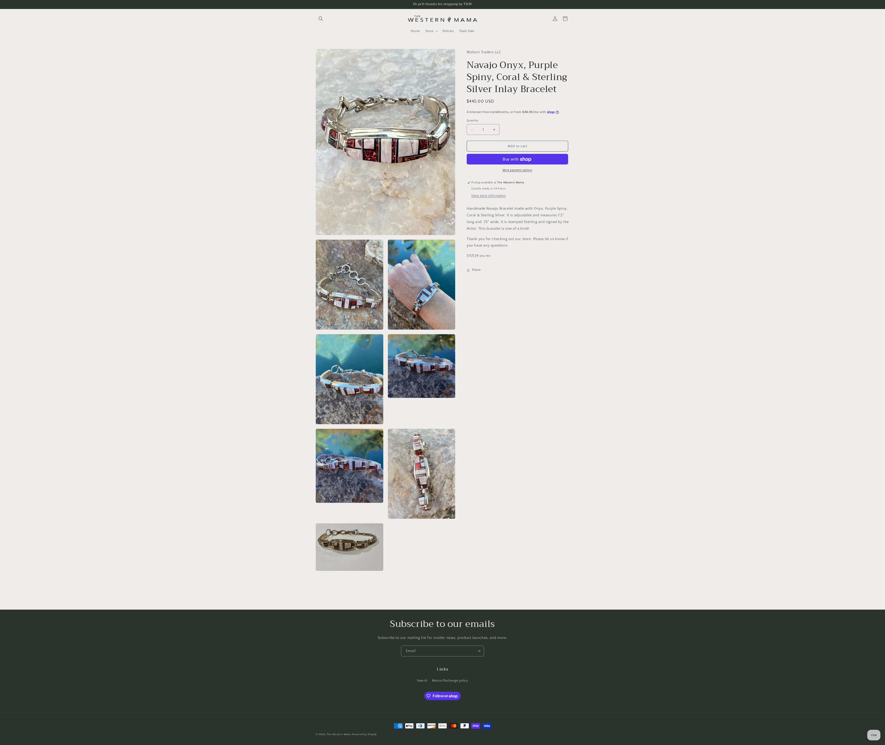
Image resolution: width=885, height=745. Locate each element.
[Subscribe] (479, 651)
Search (422, 680)
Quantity (472, 120)
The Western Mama (339, 734)
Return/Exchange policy (450, 680)
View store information (488, 196)
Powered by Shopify (364, 734)
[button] (321, 19)
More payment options (517, 170)
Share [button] (476, 270)
